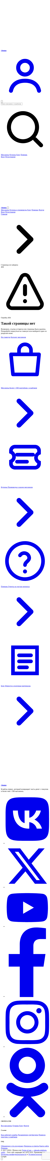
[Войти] (25, 99)
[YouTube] (27, 926)
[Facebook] (27, 996)
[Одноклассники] (27, 1117)
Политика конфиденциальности (13, 1154)
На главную (5, 337)
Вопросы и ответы (31, 1146)
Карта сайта (44, 1146)
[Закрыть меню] (8, 208)
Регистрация (10, 157)
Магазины (5, 155)
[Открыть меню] (2, 101)
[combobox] (25, 128)
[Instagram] (27, 1047)
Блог (18, 155)
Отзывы (15, 1126)
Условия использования (37, 1154)
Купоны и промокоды (18, 210)
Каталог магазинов (18, 337)
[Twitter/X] (27, 887)
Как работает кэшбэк (9, 1135)
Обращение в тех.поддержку (12, 1146)
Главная (4, 214)
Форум (41, 210)
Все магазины (6, 1126)
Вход (3, 157)
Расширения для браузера (28, 1135)
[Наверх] (2, 1159)
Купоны (13, 155)
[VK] (27, 843)
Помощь (24, 155)
